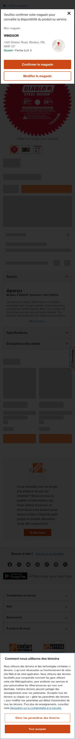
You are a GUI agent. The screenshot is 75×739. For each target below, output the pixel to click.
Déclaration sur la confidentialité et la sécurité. (36, 708)
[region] (37, 696)
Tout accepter (37, 729)
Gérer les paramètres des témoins (37, 718)
